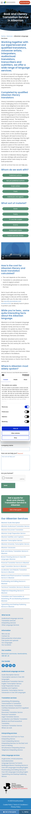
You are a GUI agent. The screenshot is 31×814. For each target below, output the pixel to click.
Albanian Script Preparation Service (13, 533)
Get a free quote (15, 510)
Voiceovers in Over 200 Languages (14, 692)
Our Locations (6, 645)
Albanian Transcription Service (11, 540)
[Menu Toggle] (2, 3)
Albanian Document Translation (12, 530)
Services (10, 36)
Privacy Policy (15, 807)
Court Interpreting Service (10, 741)
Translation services (9, 621)
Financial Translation (9, 715)
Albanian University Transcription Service (15, 544)
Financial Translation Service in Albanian (15, 563)
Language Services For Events (12, 763)
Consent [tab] (5, 379)
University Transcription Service (12, 690)
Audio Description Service (10, 675)
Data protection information (11, 638)
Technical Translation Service (12, 726)
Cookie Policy (7, 805)
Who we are (6, 634)
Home (3, 36)
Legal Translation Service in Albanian (14, 566)
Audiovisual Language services (12, 618)
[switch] (27, 412)
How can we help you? (12, 453)
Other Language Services (10, 625)
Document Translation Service (12, 712)
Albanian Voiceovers (8, 548)
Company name (7, 445)
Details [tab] (15, 379)
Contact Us (5, 636)
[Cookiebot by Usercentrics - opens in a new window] (22, 375)
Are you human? (7, 473)
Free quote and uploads (10, 640)
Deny (15, 437)
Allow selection (15, 433)
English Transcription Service (11, 684)
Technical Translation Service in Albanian (15, 587)
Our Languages (7, 643)
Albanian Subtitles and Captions (12, 537)
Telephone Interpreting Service (12, 750)
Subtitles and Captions (9, 688)
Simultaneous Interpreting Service (13, 748)
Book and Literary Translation (12, 706)
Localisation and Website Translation (14, 719)
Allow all (15, 428)
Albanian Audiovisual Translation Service (15, 526)
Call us (26, 812)
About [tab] (25, 379)
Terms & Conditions (20, 805)
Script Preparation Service (10, 686)
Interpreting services (9, 623)
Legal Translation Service (10, 717)
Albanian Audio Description (10, 523)
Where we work (7, 728)
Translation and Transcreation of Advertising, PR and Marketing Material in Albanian (15, 599)
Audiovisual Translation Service (12, 681)
